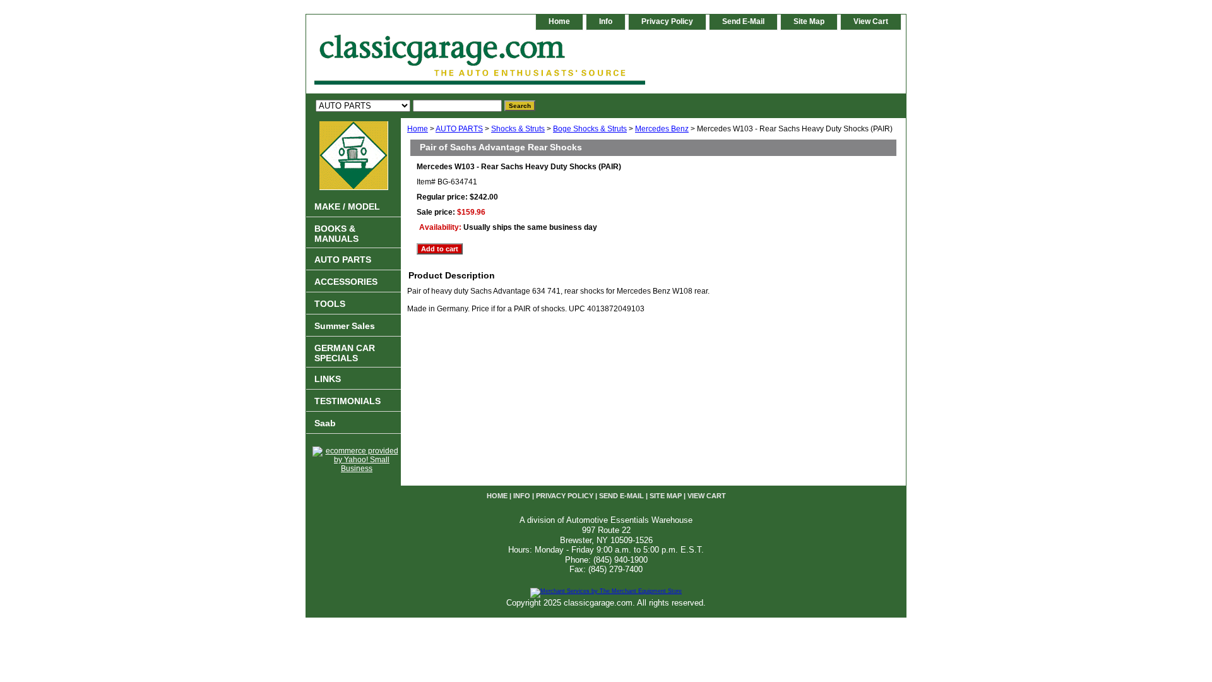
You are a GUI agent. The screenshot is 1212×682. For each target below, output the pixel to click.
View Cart (870, 21)
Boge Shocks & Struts (590, 128)
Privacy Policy (667, 21)
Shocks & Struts (518, 128)
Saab (325, 423)
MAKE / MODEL (347, 206)
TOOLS (329, 304)
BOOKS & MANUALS (336, 234)
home (559, 21)
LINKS (327, 379)
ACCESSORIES (345, 282)
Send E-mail (743, 21)
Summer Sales (344, 326)
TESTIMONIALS (347, 401)
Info (605, 21)
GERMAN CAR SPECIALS (344, 353)
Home (417, 128)
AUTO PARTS (459, 128)
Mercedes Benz (662, 128)
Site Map (808, 21)
